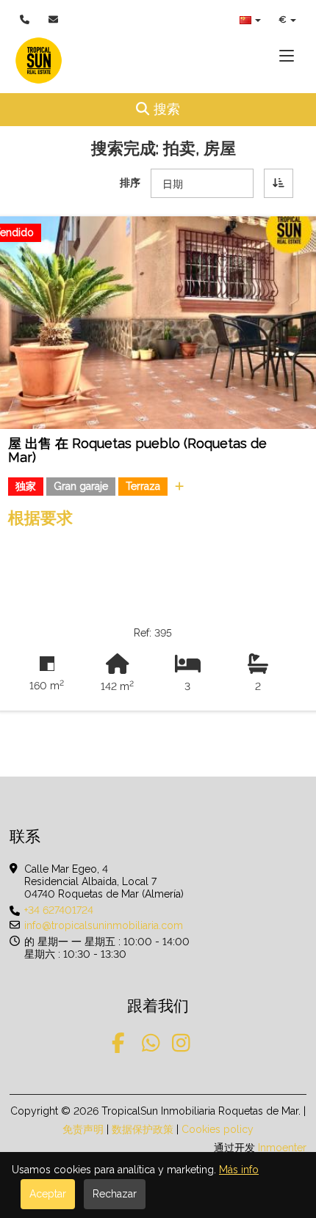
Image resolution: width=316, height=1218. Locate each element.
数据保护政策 (142, 1129)
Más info (239, 1169)
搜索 (191, 108)
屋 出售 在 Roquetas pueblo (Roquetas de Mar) (137, 451)
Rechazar (115, 1194)
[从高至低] (278, 183)
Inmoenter (282, 1147)
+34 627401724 (58, 910)
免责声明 (83, 1129)
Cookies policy (218, 1129)
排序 (130, 182)
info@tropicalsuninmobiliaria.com (103, 925)
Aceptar (47, 1194)
